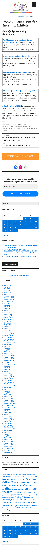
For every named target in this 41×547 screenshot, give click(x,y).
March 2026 (8, 294)
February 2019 (9, 441)
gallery (34, 492)
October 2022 (8, 362)
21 (20, 227)
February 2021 (9, 398)
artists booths (7, 477)
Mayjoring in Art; (10, 72)
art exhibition (18, 474)
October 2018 (8, 448)
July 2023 (7, 346)
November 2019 (9, 425)
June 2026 (7, 289)
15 (25, 224)
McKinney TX (8, 500)
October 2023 (8, 341)
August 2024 (8, 325)
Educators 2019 (24, 72)
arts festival (29, 477)
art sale (22, 477)
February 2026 (9, 296)
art (11, 474)
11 (4, 224)
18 (5, 227)
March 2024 (8, 332)
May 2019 (7, 436)
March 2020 (8, 418)
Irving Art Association (8, 497)
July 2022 (7, 368)
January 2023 (8, 357)
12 (10, 224)
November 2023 (9, 339)
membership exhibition (21, 500)
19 (10, 227)
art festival (31, 474)
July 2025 (7, 307)
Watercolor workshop (28, 508)
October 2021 (8, 384)
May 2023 (7, 350)
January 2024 (8, 335)
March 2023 (8, 353)
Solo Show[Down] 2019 (11, 106)
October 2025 (8, 301)
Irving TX (20, 497)
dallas (30, 485)
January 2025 (8, 318)
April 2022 (7, 373)
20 (15, 227)
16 (30, 224)
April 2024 (7, 330)
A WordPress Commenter (12, 275)
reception (16, 505)
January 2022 (8, 378)
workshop (6, 510)
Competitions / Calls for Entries (19, 126)
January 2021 (8, 400)
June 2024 (7, 328)
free (15, 492)
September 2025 (9, 303)
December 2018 (9, 445)
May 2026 (7, 291)
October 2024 (8, 321)
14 (20, 224)
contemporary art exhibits (15, 485)
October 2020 (8, 405)
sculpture (8, 508)
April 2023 (7, 352)
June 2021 (7, 391)
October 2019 (8, 427)
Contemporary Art (28, 482)
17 (36, 224)
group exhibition (18, 495)
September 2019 (9, 429)
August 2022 (8, 366)
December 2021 (9, 380)
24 (36, 227)
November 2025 (9, 300)
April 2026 (7, 292)
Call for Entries (12, 128)
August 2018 (8, 452)
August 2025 (8, 305)
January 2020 (8, 422)
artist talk (17, 477)
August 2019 (8, 430)
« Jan (4, 235)
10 (36, 221)
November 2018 (9, 447)
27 (15, 230)
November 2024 (9, 319)
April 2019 (7, 438)
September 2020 (9, 407)
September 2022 (9, 364)
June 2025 (7, 309)
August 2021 (8, 387)
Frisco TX (20, 492)
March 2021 (8, 396)
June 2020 (7, 413)
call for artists (29, 479)
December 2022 (9, 359)
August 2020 (8, 409)
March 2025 (8, 314)
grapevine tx (6, 495)
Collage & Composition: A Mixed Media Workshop (20, 256)
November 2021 (9, 382)
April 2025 (7, 312)
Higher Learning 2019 (26, 91)
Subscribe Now (10, 264)
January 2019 (8, 443)
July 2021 (7, 389)
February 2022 (9, 377)
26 (10, 230)
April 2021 (7, 395)
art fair (26, 474)
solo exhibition (16, 508)
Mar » (8, 235)
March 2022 (8, 375)
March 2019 (8, 439)
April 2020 (7, 416)
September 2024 (9, 323)
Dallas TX (9, 488)
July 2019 (7, 432)
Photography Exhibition (22, 502)
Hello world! (27, 275)
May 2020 (7, 414)
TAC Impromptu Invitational (14, 40)
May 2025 (7, 310)
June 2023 (7, 348)
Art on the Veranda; (11, 56)
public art (6, 505)
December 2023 (9, 337)
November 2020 (9, 404)
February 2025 (9, 316)
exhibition (28, 489)
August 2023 (8, 344)
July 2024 (7, 326)
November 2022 (9, 361)
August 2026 (8, 285)
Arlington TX (6, 474)
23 (30, 227)
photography (8, 502)
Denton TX (20, 489)
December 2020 (9, 402)
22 (25, 227)
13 (15, 224)
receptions (26, 505)
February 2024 (9, 334)
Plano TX (32, 502)
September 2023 (9, 343)
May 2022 (7, 371)
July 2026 (7, 287)
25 (5, 230)
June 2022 (7, 370)
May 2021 (7, 393)
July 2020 (7, 411)
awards (10, 479)
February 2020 (9, 420)
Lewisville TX (29, 497)
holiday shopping (31, 495)
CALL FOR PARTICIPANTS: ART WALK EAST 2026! (20, 251)
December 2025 (9, 298)
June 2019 (7, 434)
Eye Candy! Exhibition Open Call (14, 249)
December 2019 (9, 423)
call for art (17, 479)
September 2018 (9, 450)
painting (33, 500)
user (24, 125)
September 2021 (9, 386)
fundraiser (28, 492)
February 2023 (9, 355)
